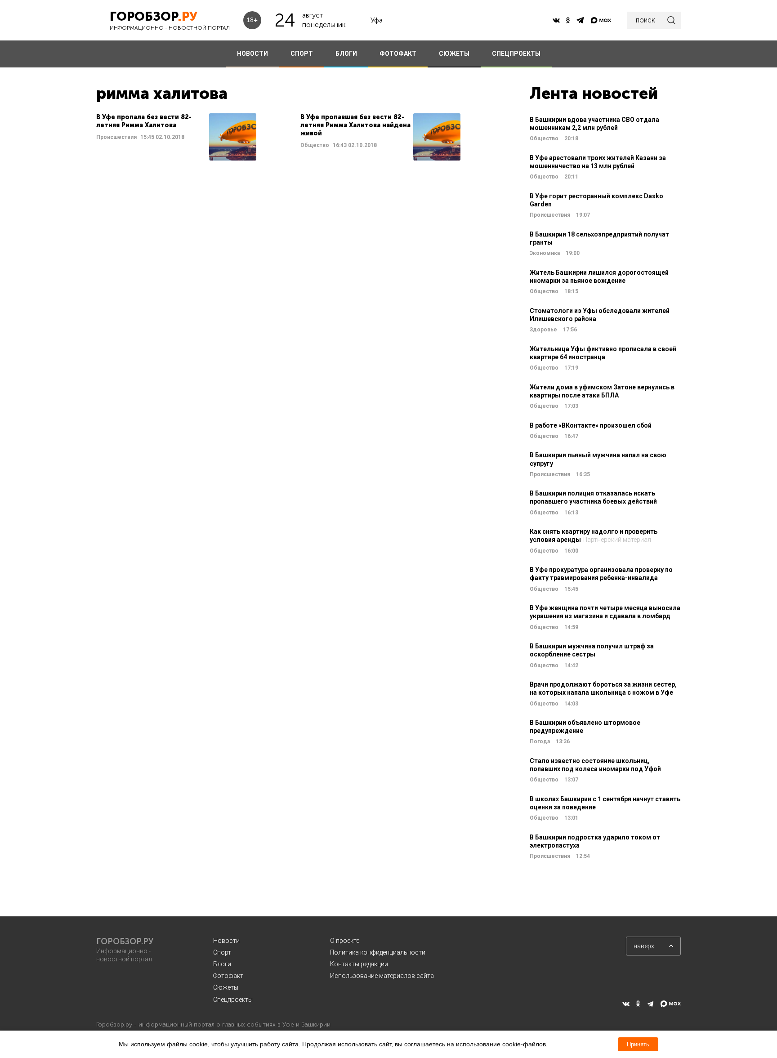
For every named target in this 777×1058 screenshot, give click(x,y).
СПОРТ (301, 53)
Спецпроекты (233, 999)
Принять (638, 1044)
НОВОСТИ (252, 53)
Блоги (222, 964)
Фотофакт (228, 975)
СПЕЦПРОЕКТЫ (516, 53)
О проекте (344, 940)
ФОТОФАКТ (398, 53)
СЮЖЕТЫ (454, 53)
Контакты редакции (359, 964)
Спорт (222, 952)
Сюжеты (225, 987)
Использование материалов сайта (382, 975)
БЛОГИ (346, 53)
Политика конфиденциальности (377, 952)
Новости (226, 940)
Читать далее (176, 137)
